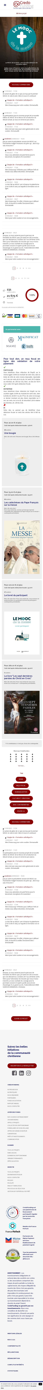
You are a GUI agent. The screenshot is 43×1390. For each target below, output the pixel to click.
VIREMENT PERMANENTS (15, 1158)
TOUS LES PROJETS (14, 1150)
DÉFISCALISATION (13, 1161)
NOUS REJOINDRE (13, 1095)
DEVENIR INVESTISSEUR (15, 1175)
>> (29, 268)
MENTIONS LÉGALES (15, 1333)
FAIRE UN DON (12, 1153)
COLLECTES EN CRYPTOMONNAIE (18, 1125)
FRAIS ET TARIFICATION (15, 1186)
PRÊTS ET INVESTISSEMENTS (16, 1136)
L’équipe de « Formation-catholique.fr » (20, 100)
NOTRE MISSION (13, 1089)
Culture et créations (21, 798)
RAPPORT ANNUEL (13, 1103)
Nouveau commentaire (21, 85)
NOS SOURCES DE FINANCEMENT (18, 1117)
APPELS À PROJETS (13, 1122)
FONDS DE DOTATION (14, 1101)
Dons (21, 779)
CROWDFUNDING (13, 1120)
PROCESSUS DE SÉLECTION (16, 1188)
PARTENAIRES (12, 1098)
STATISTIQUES (13, 1371)
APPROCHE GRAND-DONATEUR (17, 1131)
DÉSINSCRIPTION (14, 1358)
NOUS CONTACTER (14, 1106)
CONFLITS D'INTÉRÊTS (16, 1364)
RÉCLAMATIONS (13, 1352)
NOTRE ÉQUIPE (12, 1092)
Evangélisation (21, 792)
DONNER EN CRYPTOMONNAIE (17, 1155)
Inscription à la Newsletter (22, 1066)
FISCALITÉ (11, 1183)
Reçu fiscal (21, 785)
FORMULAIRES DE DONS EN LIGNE (18, 1128)
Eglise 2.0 (21, 811)
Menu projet (22, 13)
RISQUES (10, 1180)
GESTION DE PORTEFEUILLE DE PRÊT (19, 1191)
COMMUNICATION (13, 1139)
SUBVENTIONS (12, 1134)
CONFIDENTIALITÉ (14, 1346)
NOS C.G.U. (11, 1339)
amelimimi (7, 139)
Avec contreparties (21, 805)
